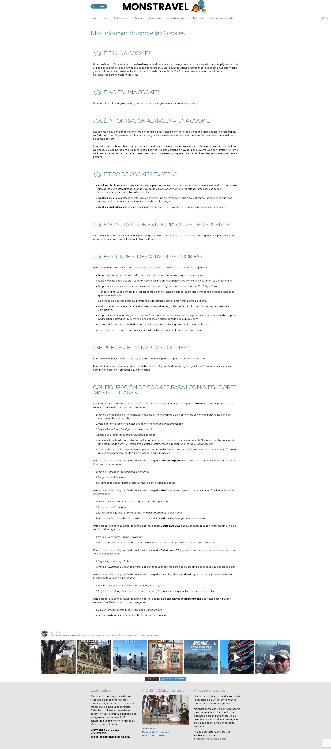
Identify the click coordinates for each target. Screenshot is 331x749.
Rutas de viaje (154, 18)
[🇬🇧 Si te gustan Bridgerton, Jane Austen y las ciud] (58, 657)
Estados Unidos (121, 18)
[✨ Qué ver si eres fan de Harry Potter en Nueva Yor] (165, 657)
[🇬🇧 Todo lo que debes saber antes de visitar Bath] (94, 657)
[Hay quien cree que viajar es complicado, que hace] (130, 657)
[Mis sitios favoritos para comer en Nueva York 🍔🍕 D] (237, 657)
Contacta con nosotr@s (222, 18)
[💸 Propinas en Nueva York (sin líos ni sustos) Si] (201, 657)
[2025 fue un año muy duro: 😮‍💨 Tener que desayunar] (272, 657)
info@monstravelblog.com (211, 738)
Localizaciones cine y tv (177, 18)
